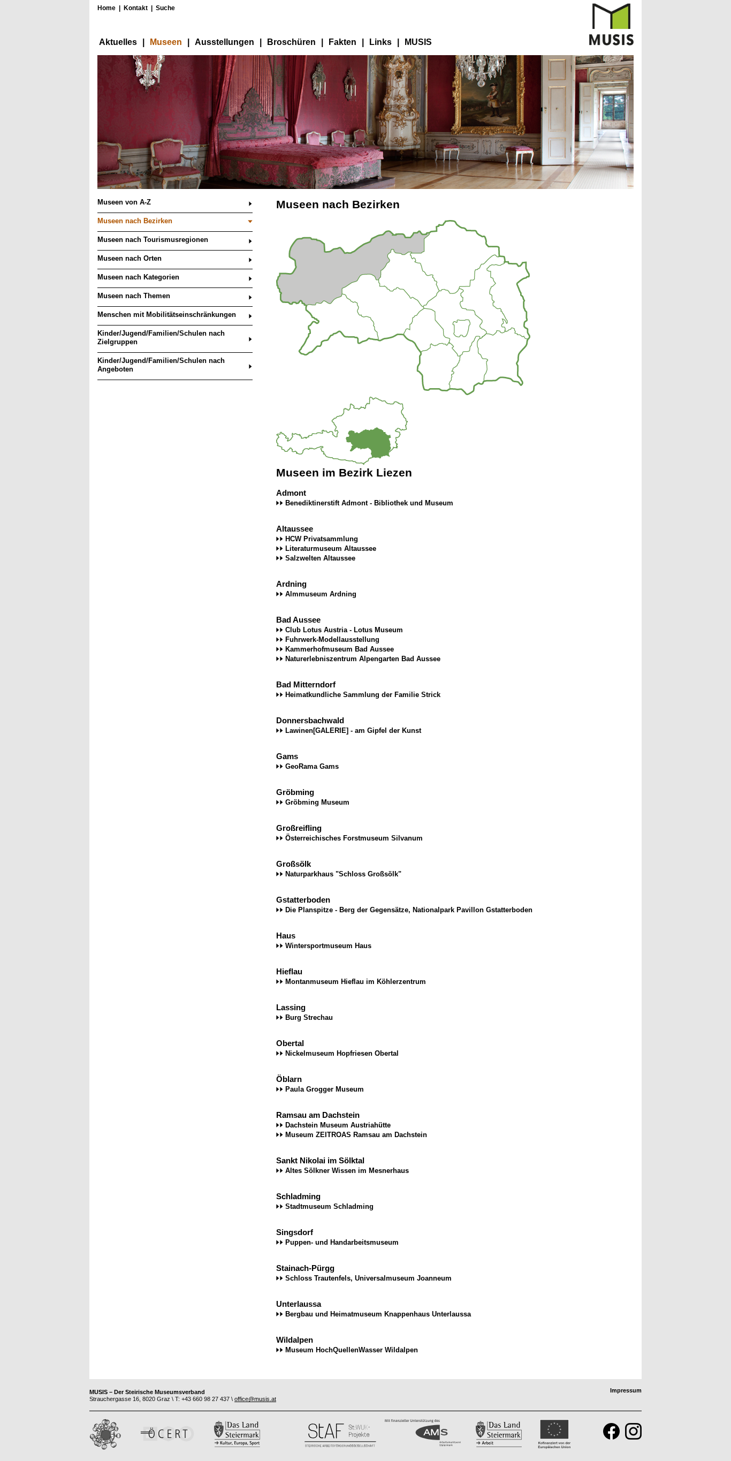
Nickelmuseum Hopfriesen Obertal (342, 1053)
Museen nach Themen (133, 296)
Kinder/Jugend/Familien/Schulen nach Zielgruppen (161, 337)
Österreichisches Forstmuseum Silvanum (354, 838)
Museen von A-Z (124, 202)
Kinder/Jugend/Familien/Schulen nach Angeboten (161, 365)
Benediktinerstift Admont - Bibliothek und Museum (369, 503)
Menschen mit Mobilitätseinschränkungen (166, 315)
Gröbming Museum (317, 802)
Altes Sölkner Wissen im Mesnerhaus (347, 1171)
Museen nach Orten (129, 258)
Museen (166, 42)
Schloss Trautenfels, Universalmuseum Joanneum (368, 1278)
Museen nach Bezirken (134, 221)
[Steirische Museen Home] (611, 43)
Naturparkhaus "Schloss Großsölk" (343, 874)
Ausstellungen (224, 42)
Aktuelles (118, 42)
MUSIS (418, 42)
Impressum (626, 1390)
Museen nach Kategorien (138, 277)
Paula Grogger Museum (324, 1089)
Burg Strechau (309, 1017)
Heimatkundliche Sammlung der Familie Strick (362, 695)
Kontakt (136, 8)
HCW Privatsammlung (321, 539)
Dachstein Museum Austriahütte (338, 1125)
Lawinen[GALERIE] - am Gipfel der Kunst (353, 730)
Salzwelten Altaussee (320, 558)
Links (380, 42)
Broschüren (291, 42)
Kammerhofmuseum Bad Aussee (339, 649)
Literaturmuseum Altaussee (330, 548)
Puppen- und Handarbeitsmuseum (342, 1242)
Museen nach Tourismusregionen (152, 240)
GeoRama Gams (312, 766)
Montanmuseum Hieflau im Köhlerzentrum (355, 982)
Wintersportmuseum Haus (328, 946)
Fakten (342, 42)
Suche (165, 8)
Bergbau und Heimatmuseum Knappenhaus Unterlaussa (378, 1314)
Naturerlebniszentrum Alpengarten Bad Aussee (362, 659)
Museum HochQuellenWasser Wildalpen (351, 1350)
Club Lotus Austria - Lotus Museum (344, 630)
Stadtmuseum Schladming (329, 1206)
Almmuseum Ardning (320, 594)
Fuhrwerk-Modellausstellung (332, 639)
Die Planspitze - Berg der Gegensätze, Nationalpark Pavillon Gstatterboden (408, 910)
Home (106, 8)
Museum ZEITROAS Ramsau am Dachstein (356, 1135)
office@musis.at (255, 1399)
